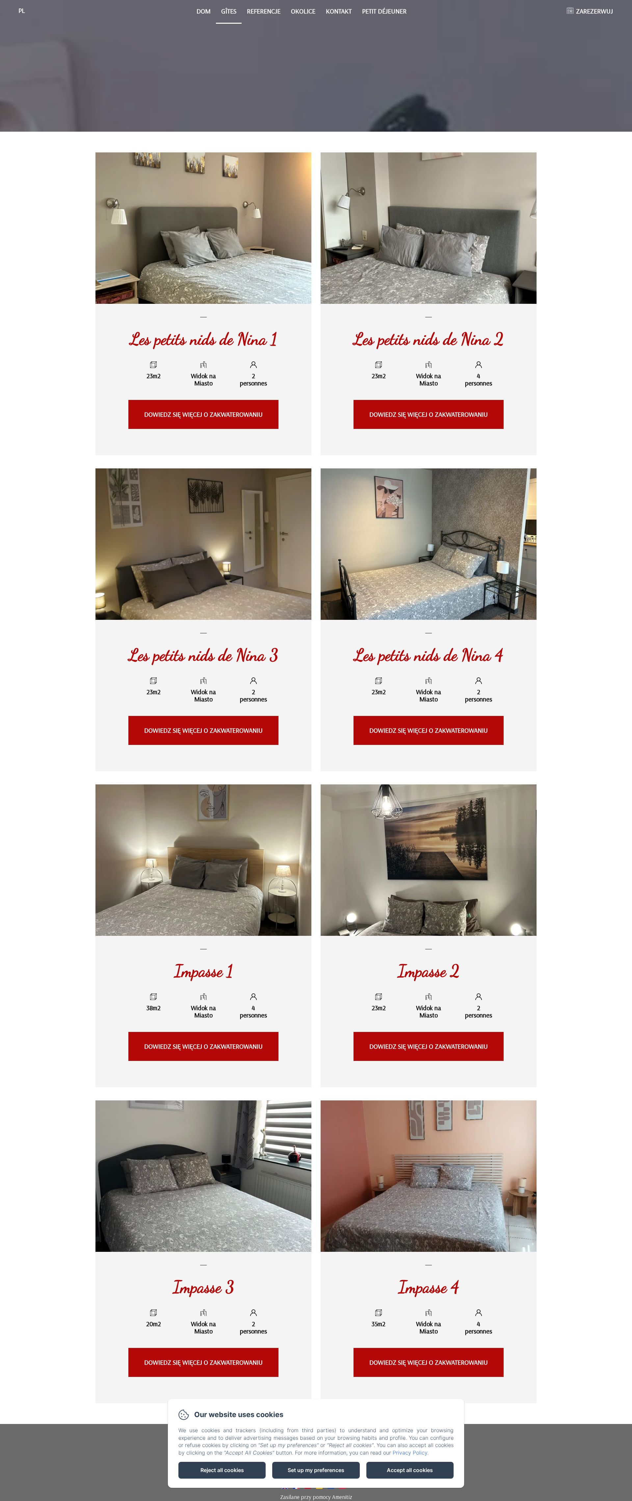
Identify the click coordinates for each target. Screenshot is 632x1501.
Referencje (263, 11)
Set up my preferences (316, 1470)
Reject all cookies (222, 1470)
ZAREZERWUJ (594, 11)
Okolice (303, 11)
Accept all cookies (410, 1470)
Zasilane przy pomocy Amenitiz (316, 1496)
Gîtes (228, 11)
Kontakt (339, 11)
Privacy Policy (410, 1452)
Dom (204, 11)
